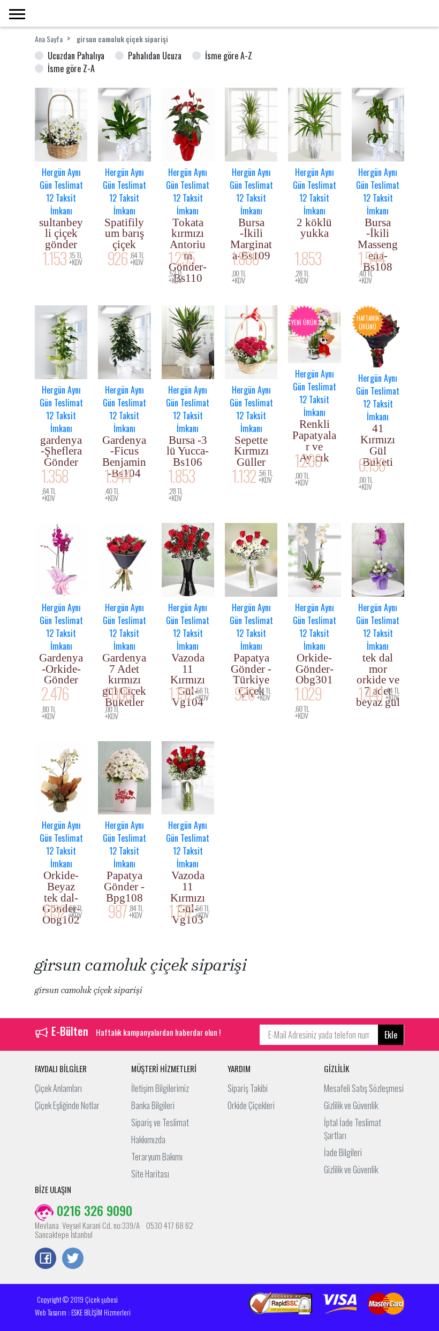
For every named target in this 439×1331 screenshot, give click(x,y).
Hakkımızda (148, 1139)
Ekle (390, 1034)
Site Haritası (150, 1173)
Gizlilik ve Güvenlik (351, 1105)
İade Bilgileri (343, 1152)
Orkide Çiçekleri (251, 1105)
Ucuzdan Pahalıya (76, 55)
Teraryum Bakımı (157, 1156)
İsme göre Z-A (71, 68)
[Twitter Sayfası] (73, 1259)
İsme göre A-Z (228, 55)
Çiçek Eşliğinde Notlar (67, 1105)
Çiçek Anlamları (58, 1088)
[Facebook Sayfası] (45, 1259)
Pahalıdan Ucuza (154, 55)
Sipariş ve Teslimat (160, 1122)
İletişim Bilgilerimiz (160, 1088)
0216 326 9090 (93, 1210)
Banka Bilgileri (153, 1105)
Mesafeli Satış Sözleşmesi (364, 1088)
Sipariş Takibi (248, 1088)
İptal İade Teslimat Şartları (352, 1129)
